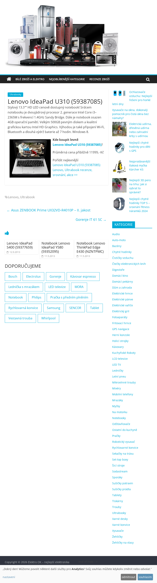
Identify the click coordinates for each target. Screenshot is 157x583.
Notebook (15, 297)
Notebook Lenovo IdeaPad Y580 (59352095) (56, 247)
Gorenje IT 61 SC (91, 219)
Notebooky (119, 418)
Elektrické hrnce (122, 293)
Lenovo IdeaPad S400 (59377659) (20, 245)
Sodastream (120, 471)
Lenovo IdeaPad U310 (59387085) (77, 145)
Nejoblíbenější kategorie (67, 79)
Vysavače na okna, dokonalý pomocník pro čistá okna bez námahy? (130, 114)
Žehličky (117, 536)
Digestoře (118, 270)
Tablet (94, 308)
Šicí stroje (118, 465)
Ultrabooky (15, 94)
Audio (116, 234)
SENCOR (75, 308)
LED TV (116, 364)
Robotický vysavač (123, 442)
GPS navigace (120, 329)
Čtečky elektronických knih (129, 264)
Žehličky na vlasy (123, 542)
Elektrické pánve (122, 299)
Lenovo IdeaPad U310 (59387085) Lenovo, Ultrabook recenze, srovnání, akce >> (76, 170)
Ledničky (117, 370)
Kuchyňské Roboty (124, 353)
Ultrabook (27, 197)
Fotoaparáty (119, 317)
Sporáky (117, 477)
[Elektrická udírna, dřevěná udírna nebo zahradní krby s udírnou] (119, 131)
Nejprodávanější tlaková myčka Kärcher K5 (139, 165)
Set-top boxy (120, 459)
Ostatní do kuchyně (124, 430)
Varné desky (120, 519)
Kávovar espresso (83, 276)
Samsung (53, 308)
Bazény (116, 246)
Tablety (117, 495)
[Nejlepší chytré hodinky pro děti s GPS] (119, 149)
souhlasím (145, 577)
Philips (36, 297)
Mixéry (116, 388)
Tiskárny (117, 501)
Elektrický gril (120, 311)
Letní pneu (119, 376)
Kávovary (118, 347)
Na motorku (119, 412)
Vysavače (118, 530)
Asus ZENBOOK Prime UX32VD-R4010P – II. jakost (48, 210)
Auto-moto (119, 240)
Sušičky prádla (121, 489)
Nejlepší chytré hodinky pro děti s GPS (139, 146)
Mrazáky (117, 400)
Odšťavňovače (121, 424)
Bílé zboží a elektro (30, 79)
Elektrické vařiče (122, 305)
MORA (79, 287)
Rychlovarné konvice (125, 447)
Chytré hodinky (122, 252)
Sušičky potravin (122, 483)
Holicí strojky (120, 341)
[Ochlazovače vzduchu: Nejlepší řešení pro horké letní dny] (119, 95)
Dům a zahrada (122, 287)
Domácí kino (120, 275)
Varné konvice (121, 525)
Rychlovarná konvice (23, 308)
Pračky (116, 436)
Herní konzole (121, 335)
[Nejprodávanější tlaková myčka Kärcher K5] (119, 168)
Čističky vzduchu (122, 258)
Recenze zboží (99, 79)
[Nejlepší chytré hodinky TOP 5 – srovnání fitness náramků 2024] (119, 206)
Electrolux (33, 276)
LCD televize (120, 358)
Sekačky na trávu (123, 453)
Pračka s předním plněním (69, 297)
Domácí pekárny (122, 281)
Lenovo (13, 197)
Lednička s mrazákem (23, 287)
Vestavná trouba (20, 318)
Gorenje (55, 276)
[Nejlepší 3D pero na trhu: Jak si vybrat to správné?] (119, 187)
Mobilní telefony (122, 394)
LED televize (57, 287)
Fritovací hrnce (121, 323)
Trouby (116, 507)
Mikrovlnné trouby (124, 382)
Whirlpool (48, 318)
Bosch (12, 276)
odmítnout (128, 577)
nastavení (9, 577)
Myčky (116, 406)
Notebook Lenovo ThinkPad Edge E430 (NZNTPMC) (91, 247)
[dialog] (78, 574)
